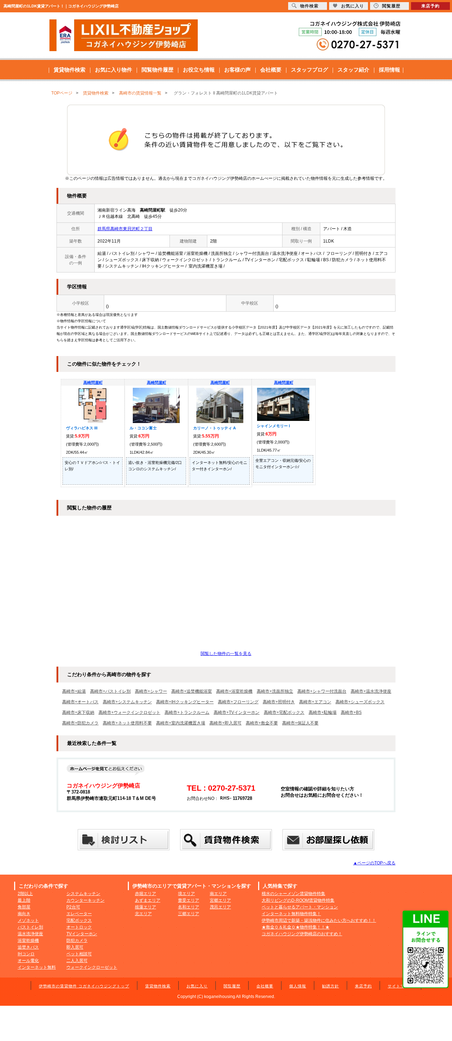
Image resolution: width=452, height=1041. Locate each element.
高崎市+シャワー (151, 691)
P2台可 (73, 907)
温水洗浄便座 (30, 933)
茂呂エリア (220, 907)
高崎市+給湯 (74, 691)
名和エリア (188, 907)
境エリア (186, 893)
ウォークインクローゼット (91, 967)
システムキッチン (83, 893)
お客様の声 (237, 70)
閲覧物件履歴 (157, 70)
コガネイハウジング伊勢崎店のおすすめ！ (302, 933)
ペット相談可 (79, 953)
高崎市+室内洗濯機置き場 (180, 723)
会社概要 (270, 70)
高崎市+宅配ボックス (284, 712)
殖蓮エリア (145, 907)
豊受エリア (188, 900)
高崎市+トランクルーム (187, 712)
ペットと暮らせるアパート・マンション (300, 907)
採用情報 (389, 70)
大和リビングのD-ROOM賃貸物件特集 (298, 900)
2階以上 (25, 893)
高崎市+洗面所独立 (275, 691)
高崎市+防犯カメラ (80, 723)
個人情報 (297, 986)
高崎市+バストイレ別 (110, 691)
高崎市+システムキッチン (127, 701)
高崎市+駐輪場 (323, 712)
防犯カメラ (77, 940)
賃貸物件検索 (69, 70)
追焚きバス (28, 947)
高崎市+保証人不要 (300, 723)
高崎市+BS (351, 712)
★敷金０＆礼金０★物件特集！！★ (295, 927)
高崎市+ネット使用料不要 (127, 723)
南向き (24, 913)
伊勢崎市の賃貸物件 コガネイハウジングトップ (84, 986)
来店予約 (363, 986)
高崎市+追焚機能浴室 (191, 691)
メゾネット (28, 920)
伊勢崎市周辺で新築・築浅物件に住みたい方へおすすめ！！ (319, 920)
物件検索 (309, 6)
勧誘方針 (330, 986)
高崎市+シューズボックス (360, 701)
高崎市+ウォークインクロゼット (129, 712)
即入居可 (74, 947)
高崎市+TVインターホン (237, 712)
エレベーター (79, 913)
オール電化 (28, 960)
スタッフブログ (309, 70)
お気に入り (197, 986)
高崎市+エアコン (315, 701)
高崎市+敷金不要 (262, 723)
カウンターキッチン (85, 900)
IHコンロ (26, 953)
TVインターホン (81, 933)
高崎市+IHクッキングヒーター (185, 701)
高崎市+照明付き (279, 701)
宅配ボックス (79, 920)
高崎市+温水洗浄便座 (371, 691)
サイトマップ (400, 986)
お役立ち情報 (199, 70)
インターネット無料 (37, 967)
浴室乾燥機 (28, 940)
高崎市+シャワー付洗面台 (321, 691)
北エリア (143, 913)
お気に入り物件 (113, 70)
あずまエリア (147, 900)
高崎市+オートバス (80, 701)
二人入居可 (77, 960)
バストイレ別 (30, 927)
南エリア (218, 893)
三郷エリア (188, 913)
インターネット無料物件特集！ (291, 913)
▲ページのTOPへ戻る (374, 863)
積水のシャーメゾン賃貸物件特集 (293, 893)
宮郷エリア (220, 900)
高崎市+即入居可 (225, 723)
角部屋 (24, 907)
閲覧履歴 (232, 986)
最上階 (24, 900)
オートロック (79, 927)
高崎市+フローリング (238, 701)
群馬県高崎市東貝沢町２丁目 (125, 228)
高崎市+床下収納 (78, 712)
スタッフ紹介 (353, 70)
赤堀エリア (145, 893)
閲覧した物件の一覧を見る (226, 653)
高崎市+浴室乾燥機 (234, 691)
